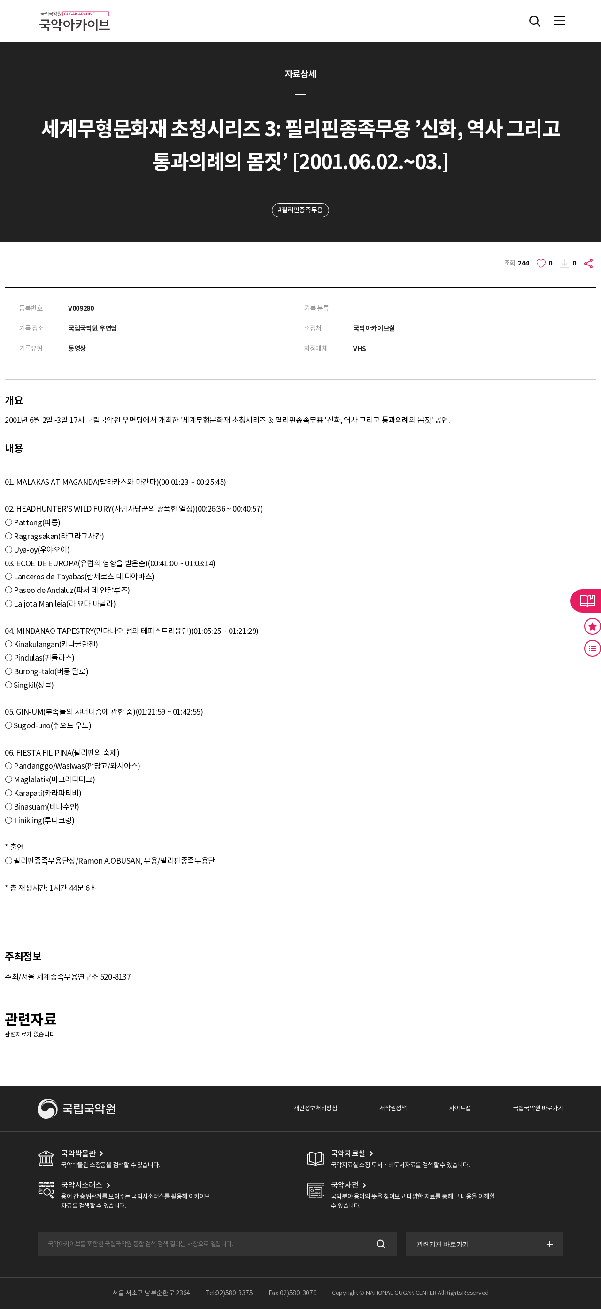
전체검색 (535, 21)
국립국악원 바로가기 (538, 1108)
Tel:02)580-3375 (229, 1293)
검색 (380, 1244)
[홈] (75, 9)
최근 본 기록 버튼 (592, 648)
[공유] (589, 263)
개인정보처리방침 (315, 1108)
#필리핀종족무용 (300, 210)
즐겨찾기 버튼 (592, 626)
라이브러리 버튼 (585, 601)
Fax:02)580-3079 (292, 1293)
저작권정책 (393, 1108)
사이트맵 (459, 1108)
